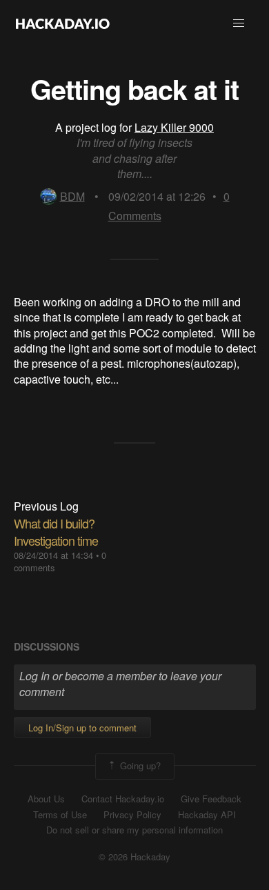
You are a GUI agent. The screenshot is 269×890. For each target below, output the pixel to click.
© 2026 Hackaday (134, 857)
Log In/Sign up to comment (82, 727)
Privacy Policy (132, 815)
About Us (46, 799)
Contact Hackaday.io (122, 799)
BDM (72, 196)
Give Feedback (211, 799)
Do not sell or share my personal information (134, 830)
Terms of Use (60, 815)
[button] (238, 23)
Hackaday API (207, 815)
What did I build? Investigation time (56, 531)
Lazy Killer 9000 (174, 127)
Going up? (139, 765)
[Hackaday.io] (63, 23)
